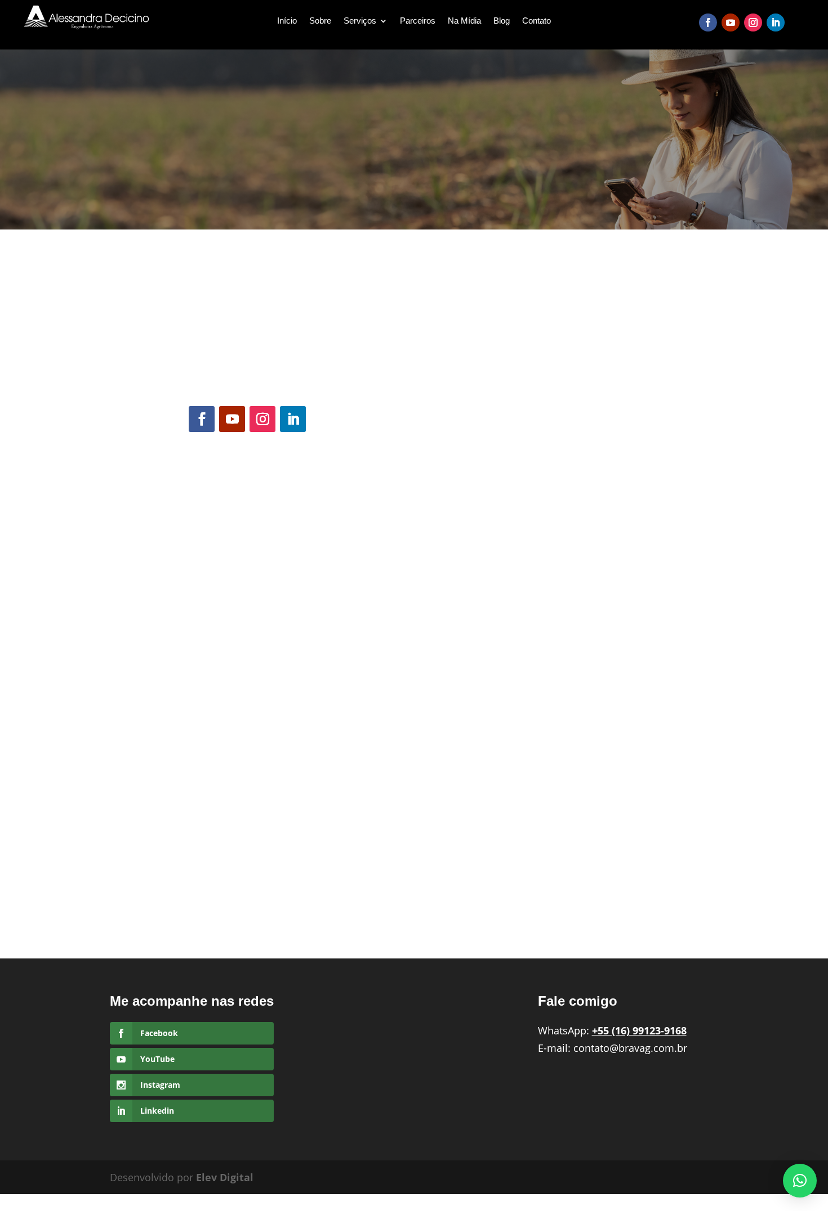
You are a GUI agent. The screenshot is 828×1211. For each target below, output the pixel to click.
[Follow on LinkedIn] (776, 22)
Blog (501, 21)
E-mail (205, 583)
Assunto (210, 677)
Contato (536, 21)
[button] (800, 1181)
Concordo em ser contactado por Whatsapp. (291, 560)
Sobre (320, 21)
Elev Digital (224, 1177)
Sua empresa (217, 630)
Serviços (360, 21)
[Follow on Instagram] (753, 22)
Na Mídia (464, 21)
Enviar (213, 855)
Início (287, 21)
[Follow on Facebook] (708, 22)
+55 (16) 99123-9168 (300, 338)
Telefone (207, 511)
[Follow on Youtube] (731, 22)
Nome (204, 464)
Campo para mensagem (242, 723)
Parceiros (417, 21)
